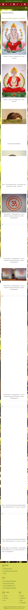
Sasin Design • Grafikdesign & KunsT (14, 1)
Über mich (5, 598)
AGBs (21, 600)
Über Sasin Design (7, 568)
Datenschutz (23, 602)
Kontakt (22, 595)
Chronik (5, 595)
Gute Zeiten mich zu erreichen (10, 571)
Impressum (22, 598)
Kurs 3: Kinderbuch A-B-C (9, 585)
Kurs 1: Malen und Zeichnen (9, 581)
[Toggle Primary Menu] (25, 7)
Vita (4, 600)
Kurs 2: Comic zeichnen (8, 583)
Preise (4, 573)
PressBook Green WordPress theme (16, 608)
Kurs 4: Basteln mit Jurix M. (9, 587)
